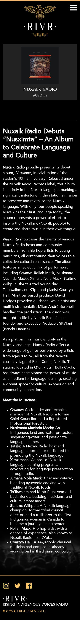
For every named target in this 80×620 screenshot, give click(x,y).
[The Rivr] (40, 20)
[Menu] (73, 8)
